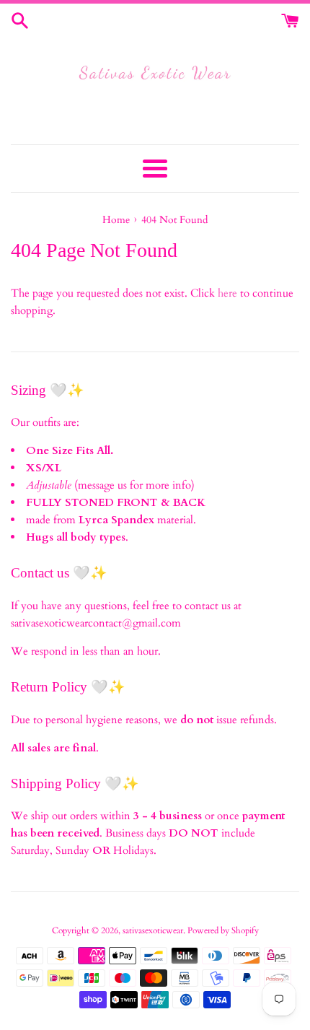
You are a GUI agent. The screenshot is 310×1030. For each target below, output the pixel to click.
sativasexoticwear (153, 930)
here (227, 293)
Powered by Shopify (223, 930)
